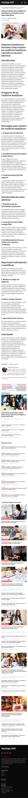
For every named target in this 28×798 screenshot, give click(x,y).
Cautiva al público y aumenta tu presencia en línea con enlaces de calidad (13, 522)
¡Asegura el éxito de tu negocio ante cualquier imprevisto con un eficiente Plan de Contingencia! (13, 593)
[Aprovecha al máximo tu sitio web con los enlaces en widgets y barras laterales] (14, 402)
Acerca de (4, 364)
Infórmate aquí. (5, 378)
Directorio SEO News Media (6, 786)
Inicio (2, 7)
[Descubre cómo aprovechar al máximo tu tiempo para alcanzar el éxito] (14, 617)
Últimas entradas (13, 364)
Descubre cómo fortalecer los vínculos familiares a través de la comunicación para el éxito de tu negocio (20, 388)
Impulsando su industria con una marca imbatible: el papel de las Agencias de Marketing (13, 681)
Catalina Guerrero (12, 18)
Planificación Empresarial (7, 581)
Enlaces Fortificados (5, 789)
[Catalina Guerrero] (4, 369)
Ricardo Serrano (4, 421)
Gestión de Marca (5, 667)
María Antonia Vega (5, 586)
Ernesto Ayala (4, 717)
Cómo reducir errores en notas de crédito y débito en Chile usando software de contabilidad (13, 495)
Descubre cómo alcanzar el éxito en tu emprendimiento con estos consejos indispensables (11, 714)
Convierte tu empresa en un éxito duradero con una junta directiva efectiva (7, 387)
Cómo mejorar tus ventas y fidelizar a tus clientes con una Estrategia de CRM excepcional (13, 736)
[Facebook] (2, 753)
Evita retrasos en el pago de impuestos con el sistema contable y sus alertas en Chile (13, 482)
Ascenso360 (3, 780)
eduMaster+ (3, 792)
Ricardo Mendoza (4, 427)
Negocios (3, 445)
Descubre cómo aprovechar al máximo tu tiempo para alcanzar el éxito (12, 627)
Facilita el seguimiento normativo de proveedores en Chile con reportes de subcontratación (13, 454)
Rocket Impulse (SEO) (5, 791)
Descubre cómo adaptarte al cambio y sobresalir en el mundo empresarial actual (13, 604)
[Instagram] (5, 753)
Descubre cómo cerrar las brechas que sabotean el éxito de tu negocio (13, 598)
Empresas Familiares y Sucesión (10, 7)
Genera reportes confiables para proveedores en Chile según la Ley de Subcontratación (13, 447)
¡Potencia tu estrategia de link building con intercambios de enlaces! (11, 435)
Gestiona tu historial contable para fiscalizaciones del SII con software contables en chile (13, 489)
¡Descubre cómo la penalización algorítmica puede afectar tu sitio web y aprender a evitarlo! (13, 641)
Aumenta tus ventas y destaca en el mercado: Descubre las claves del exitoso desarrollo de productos (12, 730)
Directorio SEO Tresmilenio (6, 788)
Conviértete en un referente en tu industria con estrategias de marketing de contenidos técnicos (13, 724)
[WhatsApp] (10, 753)
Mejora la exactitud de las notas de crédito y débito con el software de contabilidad (13, 474)
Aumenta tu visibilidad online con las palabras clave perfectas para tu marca (13, 647)
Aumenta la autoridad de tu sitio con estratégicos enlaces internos (12, 430)
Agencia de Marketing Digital (7, 790)
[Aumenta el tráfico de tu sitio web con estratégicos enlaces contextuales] (14, 533)
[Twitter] (8, 753)
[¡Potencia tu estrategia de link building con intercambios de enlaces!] (14, 553)
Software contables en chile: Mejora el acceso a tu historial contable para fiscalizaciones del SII (12, 467)
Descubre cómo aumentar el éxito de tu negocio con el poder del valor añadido (12, 584)
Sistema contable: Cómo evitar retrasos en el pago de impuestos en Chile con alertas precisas (13, 461)
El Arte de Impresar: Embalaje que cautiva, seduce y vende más (13, 686)
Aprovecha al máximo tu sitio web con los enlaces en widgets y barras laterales (13, 414)
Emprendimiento (5, 624)
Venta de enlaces (5, 518)
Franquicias (4, 710)
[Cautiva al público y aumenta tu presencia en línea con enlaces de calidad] (14, 512)
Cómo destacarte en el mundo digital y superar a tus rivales (13, 636)
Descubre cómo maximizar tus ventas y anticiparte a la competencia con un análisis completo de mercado (13, 671)
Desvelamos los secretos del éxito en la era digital (13, 690)
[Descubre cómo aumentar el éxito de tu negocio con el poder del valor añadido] (14, 574)
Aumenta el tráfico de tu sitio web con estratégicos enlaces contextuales (13, 425)
